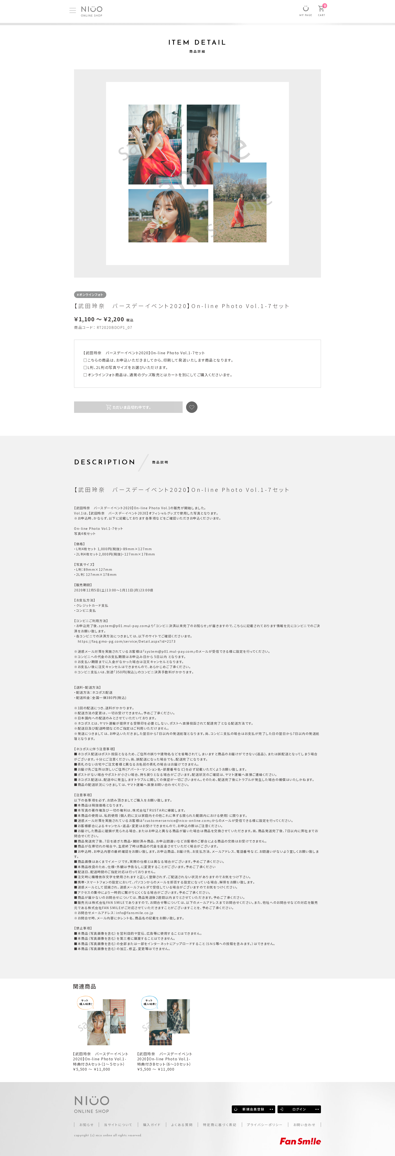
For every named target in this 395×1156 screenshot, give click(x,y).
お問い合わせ (304, 1124)
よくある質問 (182, 1124)
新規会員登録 (254, 1109)
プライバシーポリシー (265, 1124)
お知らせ (86, 1124)
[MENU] (72, 10)
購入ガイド (152, 1124)
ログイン (299, 1109)
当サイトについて (118, 1124)
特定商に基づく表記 (220, 1124)
